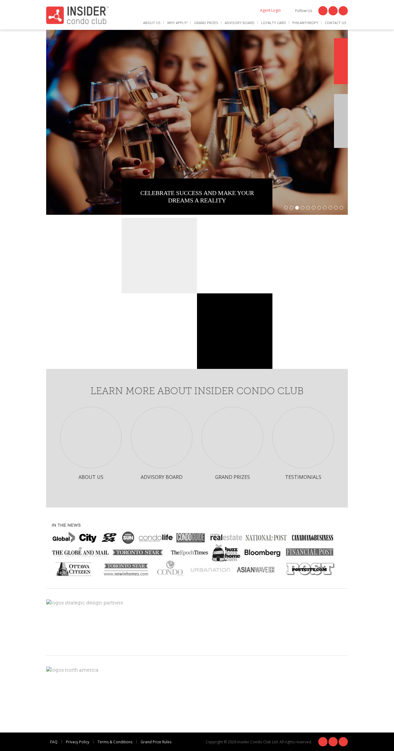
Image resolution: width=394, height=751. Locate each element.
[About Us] (91, 438)
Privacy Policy (77, 742)
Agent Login (270, 10)
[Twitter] (333, 10)
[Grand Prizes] (232, 438)
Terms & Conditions (115, 742)
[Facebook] (323, 10)
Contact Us (335, 22)
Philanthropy (305, 22)
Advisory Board (240, 22)
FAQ (54, 742)
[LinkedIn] (343, 10)
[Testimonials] (303, 438)
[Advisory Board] (162, 438)
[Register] (341, 61)
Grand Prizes (206, 22)
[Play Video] (341, 121)
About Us (152, 22)
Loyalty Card (273, 22)
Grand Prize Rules (156, 742)
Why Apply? (177, 22)
